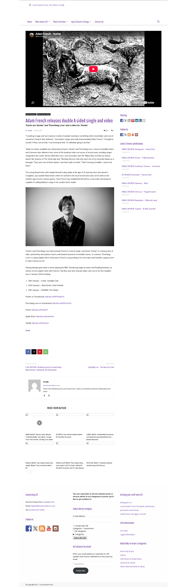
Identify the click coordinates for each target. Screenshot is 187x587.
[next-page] (31, 471)
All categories (80, 531)
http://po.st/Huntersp (40, 323)
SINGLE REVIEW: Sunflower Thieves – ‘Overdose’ (141, 166)
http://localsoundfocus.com (51, 385)
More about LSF (41, 21)
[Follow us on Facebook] (121, 134)
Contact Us (99, 21)
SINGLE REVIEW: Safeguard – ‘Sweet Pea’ (138, 149)
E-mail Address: (79, 516)
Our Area (124, 530)
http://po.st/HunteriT (40, 310)
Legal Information (127, 534)
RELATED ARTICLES (35, 408)
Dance (123, 555)
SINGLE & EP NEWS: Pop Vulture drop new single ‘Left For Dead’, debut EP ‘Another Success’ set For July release (70, 465)
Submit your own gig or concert (133, 514)
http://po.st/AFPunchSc (62, 303)
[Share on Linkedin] (136, 120)
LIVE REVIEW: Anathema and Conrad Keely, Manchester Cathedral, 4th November (43, 368)
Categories (79, 534)
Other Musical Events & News (132, 566)
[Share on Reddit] (129, 120)
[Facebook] (28, 351)
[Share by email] (143, 120)
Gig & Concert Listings (80, 21)
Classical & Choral (127, 562)
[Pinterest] (39, 351)
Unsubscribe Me (81, 526)
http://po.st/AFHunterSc (54, 297)
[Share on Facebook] (121, 120)
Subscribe (80, 571)
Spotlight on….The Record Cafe (101, 367)
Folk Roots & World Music (131, 559)
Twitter (42, 510)
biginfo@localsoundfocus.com (43, 506)
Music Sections (59, 21)
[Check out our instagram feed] (136, 134)
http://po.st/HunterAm (45, 316)
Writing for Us (126, 502)
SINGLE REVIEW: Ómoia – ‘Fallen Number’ (138, 158)
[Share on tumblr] (140, 120)
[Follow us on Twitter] (125, 134)
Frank (30, 130)
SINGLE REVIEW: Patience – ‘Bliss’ (135, 183)
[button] (158, 22)
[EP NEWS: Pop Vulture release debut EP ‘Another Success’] (70, 422)
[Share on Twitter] (125, 120)
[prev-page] (27, 471)
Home (29, 21)
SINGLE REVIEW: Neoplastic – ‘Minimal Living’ (139, 200)
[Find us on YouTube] (132, 134)
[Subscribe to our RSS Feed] (129, 134)
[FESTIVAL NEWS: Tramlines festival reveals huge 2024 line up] (100, 451)
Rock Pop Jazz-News (44, 114)
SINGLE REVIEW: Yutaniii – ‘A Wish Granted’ (139, 209)
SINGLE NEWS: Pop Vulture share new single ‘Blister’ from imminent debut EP (39, 465)
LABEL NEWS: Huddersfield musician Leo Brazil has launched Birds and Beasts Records (99, 437)
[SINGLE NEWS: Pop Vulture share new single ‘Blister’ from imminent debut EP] (39, 451)
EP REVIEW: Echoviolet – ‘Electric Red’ (137, 175)
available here (49, 502)
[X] (34, 351)
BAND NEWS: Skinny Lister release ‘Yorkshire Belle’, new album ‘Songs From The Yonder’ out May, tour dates (39, 437)
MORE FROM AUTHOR (56, 408)
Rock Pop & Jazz (31, 114)
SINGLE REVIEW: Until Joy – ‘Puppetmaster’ (139, 192)
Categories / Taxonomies (83, 528)
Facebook (33, 510)
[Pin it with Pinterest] (132, 120)
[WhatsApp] (45, 351)
